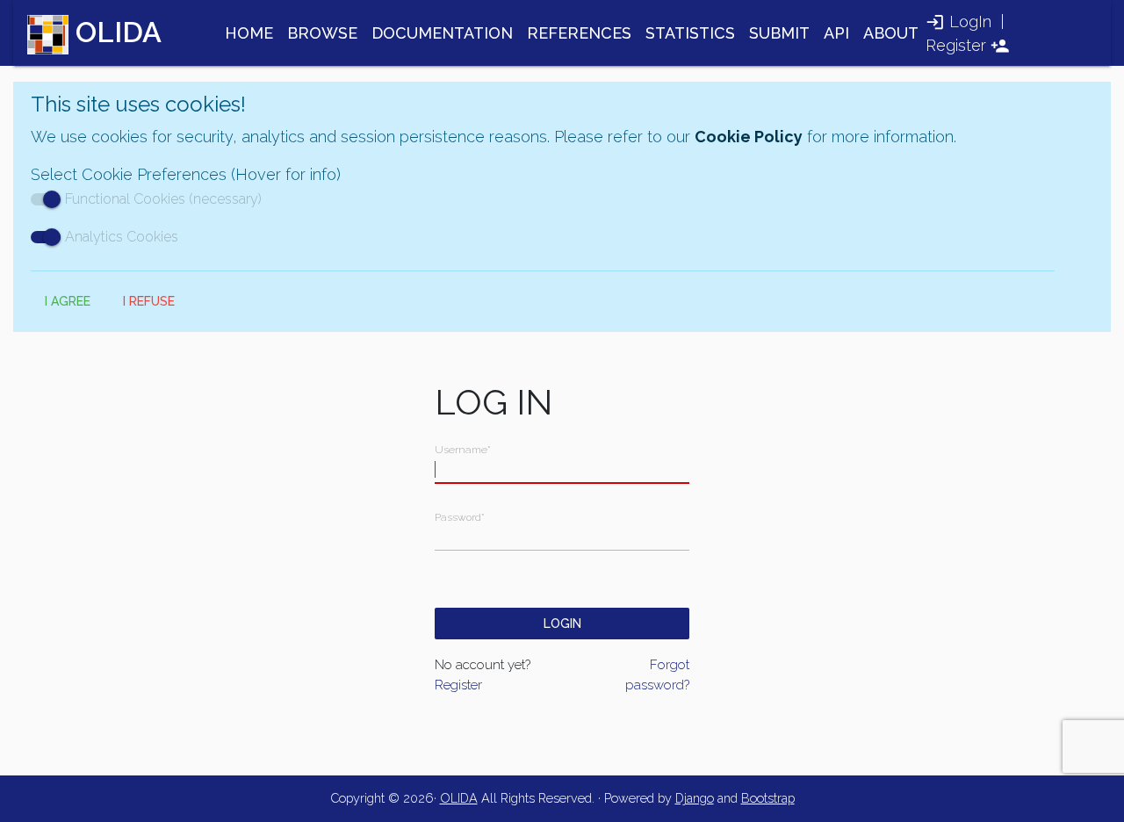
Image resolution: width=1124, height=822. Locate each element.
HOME (249, 33)
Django (694, 797)
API (836, 33)
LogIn (970, 21)
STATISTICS (690, 33)
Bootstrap (768, 797)
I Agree (67, 301)
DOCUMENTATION (442, 33)
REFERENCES (579, 33)
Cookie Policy (749, 136)
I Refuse (149, 301)
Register (956, 45)
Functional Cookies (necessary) (163, 199)
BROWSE (322, 33)
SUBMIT (779, 33)
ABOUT (891, 33)
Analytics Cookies (121, 236)
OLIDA (459, 797)
